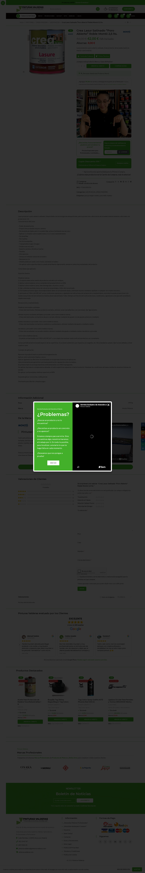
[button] (108, 404)
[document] (72, 436)
